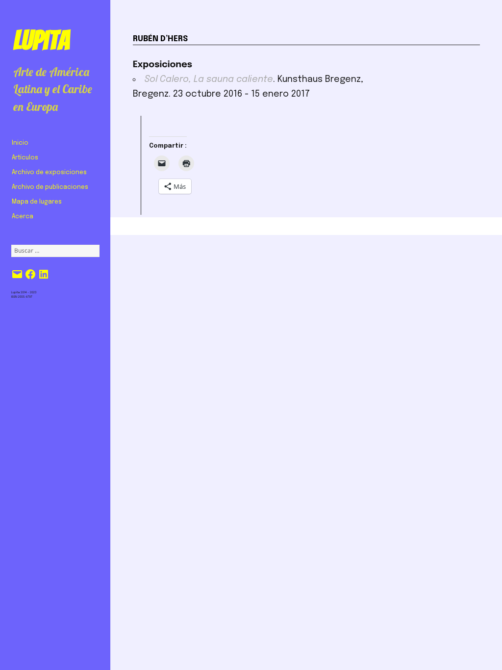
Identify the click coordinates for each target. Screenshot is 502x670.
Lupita (41, 40)
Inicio (20, 143)
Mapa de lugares (37, 202)
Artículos (25, 158)
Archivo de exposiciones (49, 173)
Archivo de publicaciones (50, 187)
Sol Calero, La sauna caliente (209, 79)
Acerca (22, 217)
